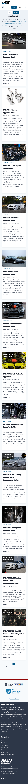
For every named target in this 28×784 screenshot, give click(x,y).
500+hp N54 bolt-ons (17, 21)
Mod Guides (8, 51)
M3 (12, 162)
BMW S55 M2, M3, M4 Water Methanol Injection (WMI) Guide (13, 634)
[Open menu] (24, 2)
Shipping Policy (5, 752)
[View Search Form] (3, 7)
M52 (12, 268)
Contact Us (4, 750)
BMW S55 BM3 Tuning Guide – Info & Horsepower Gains (12, 581)
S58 (4, 371)
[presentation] (14, 41)
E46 (10, 162)
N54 (4, 421)
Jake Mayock (7, 277)
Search (16, 12)
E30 (4, 51)
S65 (4, 320)
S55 (4, 575)
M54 (4, 107)
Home (2, 740)
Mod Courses (4, 745)
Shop (14, 7)
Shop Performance (6, 743)
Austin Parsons (7, 59)
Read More (6, 83)
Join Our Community (6, 747)
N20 (4, 471)
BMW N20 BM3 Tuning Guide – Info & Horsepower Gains (12, 477)
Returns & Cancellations (7, 754)
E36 (10, 268)
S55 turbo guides (16, 23)
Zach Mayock (7, 329)
